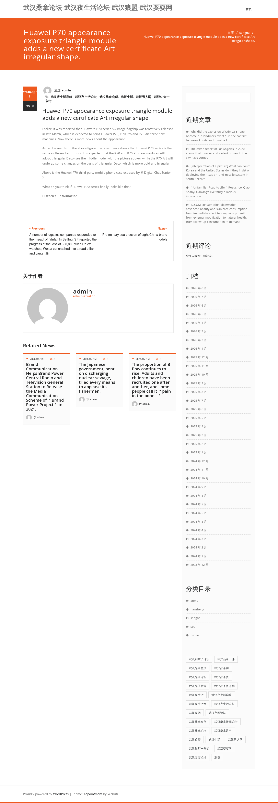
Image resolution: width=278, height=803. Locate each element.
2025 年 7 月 (198, 400)
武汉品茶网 (221, 668)
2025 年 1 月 (198, 452)
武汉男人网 (143, 97)
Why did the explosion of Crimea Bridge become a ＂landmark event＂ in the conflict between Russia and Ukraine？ (216, 136)
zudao (194, 635)
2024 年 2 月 (198, 547)
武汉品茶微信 (197, 668)
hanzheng (197, 609)
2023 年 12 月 (199, 565)
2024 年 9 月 (198, 487)
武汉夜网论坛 (217, 713)
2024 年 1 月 (198, 556)
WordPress (61, 794)
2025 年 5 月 (198, 418)
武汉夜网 (195, 713)
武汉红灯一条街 (199, 748)
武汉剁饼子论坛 (199, 659)
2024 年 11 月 (199, 469)
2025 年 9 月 (198, 383)
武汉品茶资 (221, 677)
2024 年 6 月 (198, 513)
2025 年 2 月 (198, 444)
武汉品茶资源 (197, 686)
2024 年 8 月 (198, 495)
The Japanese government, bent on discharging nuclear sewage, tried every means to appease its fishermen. (97, 378)
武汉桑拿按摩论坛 (226, 722)
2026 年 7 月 (198, 297)
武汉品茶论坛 (197, 677)
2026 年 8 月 (198, 288)
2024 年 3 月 (198, 539)
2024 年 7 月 (198, 504)
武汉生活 (127, 97)
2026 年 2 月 (198, 340)
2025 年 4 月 (198, 426)
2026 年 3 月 (198, 331)
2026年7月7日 (91, 359)
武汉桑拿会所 (109, 97)
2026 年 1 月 (198, 348)
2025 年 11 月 (199, 366)
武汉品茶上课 (226, 659)
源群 (217, 757)
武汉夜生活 (196, 695)
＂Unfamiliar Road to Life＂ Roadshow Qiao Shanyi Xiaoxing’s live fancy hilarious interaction (218, 191)
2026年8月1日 (38, 359)
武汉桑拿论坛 (197, 731)
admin (66, 90)
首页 (249, 9)
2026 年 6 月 (198, 305)
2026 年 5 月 (198, 314)
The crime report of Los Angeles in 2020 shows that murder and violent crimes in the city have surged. (216, 153)
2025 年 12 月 (199, 357)
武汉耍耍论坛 (197, 757)
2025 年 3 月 (198, 435)
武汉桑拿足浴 (223, 731)
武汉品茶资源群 (224, 686)
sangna (244, 32)
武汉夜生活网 (197, 704)
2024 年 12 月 (199, 461)
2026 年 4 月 (198, 323)
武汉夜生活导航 (61, 97)
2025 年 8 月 (198, 392)
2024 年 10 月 (199, 478)
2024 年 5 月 (198, 521)
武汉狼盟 (195, 739)
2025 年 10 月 (199, 374)
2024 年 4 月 (198, 530)
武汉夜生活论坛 (86, 97)
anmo (194, 601)
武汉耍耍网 (224, 748)
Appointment (92, 794)
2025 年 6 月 (198, 409)
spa (192, 627)
